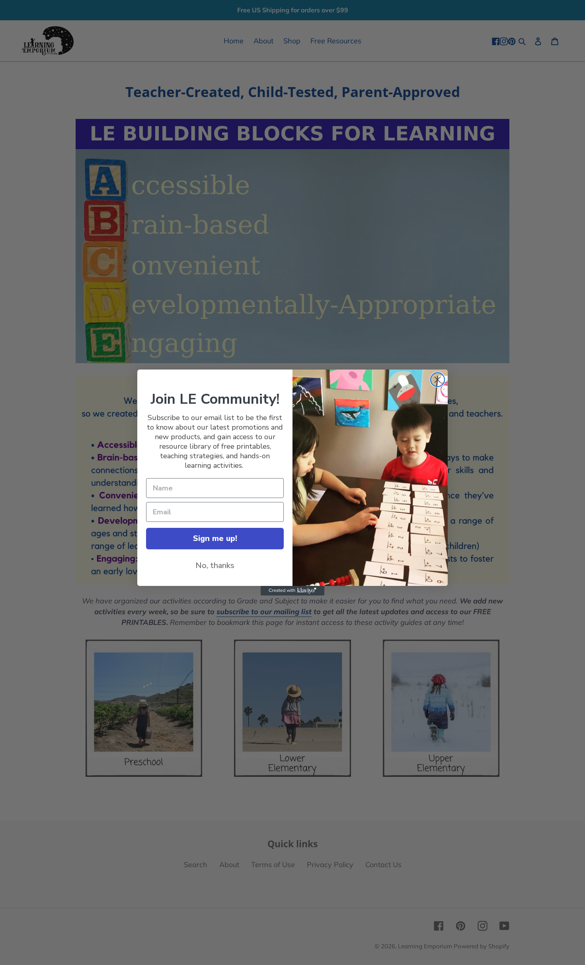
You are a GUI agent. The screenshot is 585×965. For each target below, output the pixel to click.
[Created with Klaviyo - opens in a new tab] (292, 590)
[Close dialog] (438, 380)
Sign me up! (215, 538)
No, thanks (214, 565)
